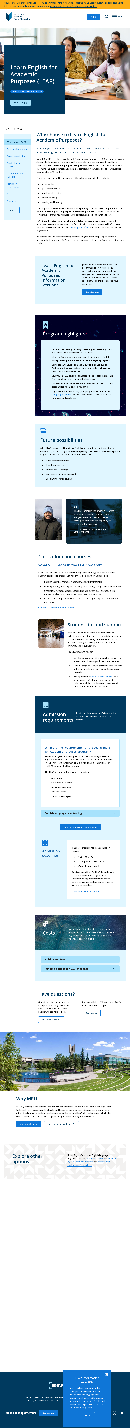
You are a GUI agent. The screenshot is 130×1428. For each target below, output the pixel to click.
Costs (9, 194)
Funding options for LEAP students (66, 969)
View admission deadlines (86, 891)
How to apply (20, 102)
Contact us (12, 201)
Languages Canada (61, 394)
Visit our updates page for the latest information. (73, 6)
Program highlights (17, 149)
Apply (93, 16)
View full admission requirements (80, 827)
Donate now (49, 1413)
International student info (61, 1124)
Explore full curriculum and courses (56, 607)
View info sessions (51, 1019)
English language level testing (63, 813)
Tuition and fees (55, 959)
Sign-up (87, 1415)
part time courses (95, 1158)
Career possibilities (17, 156)
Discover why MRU (29, 1124)
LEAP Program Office (78, 227)
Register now (92, 292)
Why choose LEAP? (16, 142)
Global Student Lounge (101, 676)
